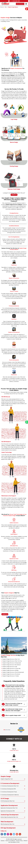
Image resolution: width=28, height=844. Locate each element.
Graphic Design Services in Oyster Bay (12, 668)
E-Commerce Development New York (10, 786)
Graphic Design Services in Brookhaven (12, 664)
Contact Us (14, 194)
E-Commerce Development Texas (9, 791)
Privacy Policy (19, 840)
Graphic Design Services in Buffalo (11, 670)
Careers (2, 840)
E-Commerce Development (10, 783)
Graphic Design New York (7, 779)
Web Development (7, 822)
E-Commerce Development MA (8, 788)
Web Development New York (7, 824)
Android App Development (9, 815)
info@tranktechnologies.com (14, 761)
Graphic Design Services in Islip (10, 666)
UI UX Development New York (7, 801)
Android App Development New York (9, 817)
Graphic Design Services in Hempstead (12, 663)
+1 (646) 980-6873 (14, 772)
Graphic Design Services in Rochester (11, 674)
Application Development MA (8, 811)
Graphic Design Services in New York (11, 659)
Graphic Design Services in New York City (12, 661)
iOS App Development (8, 828)
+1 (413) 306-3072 (16, 1)
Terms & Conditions (10, 840)
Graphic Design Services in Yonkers (11, 676)
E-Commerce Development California (10, 794)
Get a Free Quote (20, 3)
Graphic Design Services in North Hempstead (13, 672)
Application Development (9, 805)
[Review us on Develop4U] (21, 730)
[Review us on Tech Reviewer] (7, 730)
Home (1, 7)
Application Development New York (9, 808)
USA (5, 7)
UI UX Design (5, 798)
